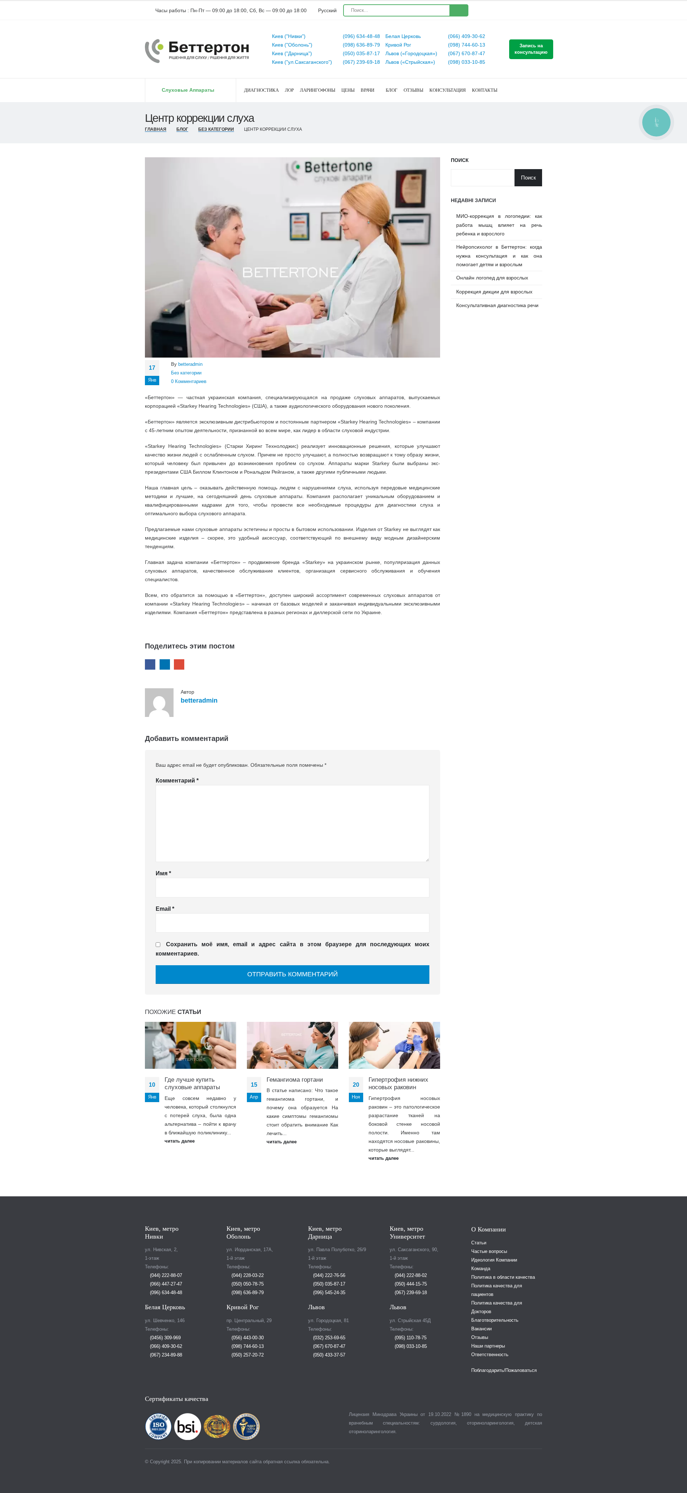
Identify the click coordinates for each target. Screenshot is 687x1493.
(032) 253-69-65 (328, 1337)
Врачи (367, 90)
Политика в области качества (503, 1277)
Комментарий (177, 780)
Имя (163, 873)
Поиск (460, 160)
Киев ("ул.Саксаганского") (302, 62)
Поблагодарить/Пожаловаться (504, 1370)
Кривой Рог (398, 45)
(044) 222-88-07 (165, 1275)
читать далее (180, 1141)
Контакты (484, 90)
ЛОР (289, 90)
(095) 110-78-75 (410, 1337)
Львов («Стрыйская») (410, 62)
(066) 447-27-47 (165, 1284)
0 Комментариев (188, 381)
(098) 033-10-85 (466, 62)
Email (179, 664)
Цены (348, 90)
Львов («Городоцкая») (411, 53)
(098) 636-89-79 (360, 45)
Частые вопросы (489, 1251)
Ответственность (489, 1354)
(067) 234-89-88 (165, 1355)
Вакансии (481, 1328)
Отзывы (413, 90)
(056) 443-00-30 (247, 1337)
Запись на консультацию (531, 49)
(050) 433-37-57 (328, 1355)
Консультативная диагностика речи (497, 305)
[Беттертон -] (197, 51)
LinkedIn (165, 664)
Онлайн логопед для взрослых (492, 278)
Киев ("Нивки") (289, 36)
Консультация (447, 90)
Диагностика (261, 90)
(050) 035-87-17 (360, 53)
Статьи (478, 1242)
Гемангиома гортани (295, 1079)
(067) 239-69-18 (360, 62)
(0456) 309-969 (164, 1337)
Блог (392, 90)
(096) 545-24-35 (328, 1292)
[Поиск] (458, 10)
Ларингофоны (317, 90)
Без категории (186, 372)
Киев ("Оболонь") (292, 45)
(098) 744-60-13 (466, 45)
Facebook (150, 664)
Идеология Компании (494, 1260)
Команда (480, 1268)
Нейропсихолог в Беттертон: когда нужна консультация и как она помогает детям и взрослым (499, 255)
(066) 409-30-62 (466, 36)
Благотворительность (494, 1320)
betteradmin (190, 364)
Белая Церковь (403, 36)
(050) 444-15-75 (410, 1284)
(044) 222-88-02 (410, 1275)
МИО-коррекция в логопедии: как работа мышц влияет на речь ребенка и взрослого (499, 224)
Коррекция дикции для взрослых (494, 292)
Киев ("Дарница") (292, 53)
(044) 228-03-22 (247, 1275)
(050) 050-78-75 (247, 1284)
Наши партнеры (488, 1346)
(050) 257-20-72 (247, 1355)
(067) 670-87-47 (466, 53)
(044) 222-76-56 (328, 1275)
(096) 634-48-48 (360, 36)
